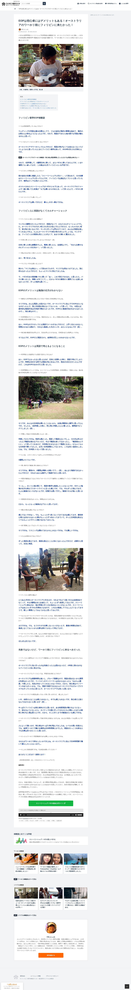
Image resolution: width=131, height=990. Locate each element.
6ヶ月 (32, 820)
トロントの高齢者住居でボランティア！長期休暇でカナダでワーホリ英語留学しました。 (75, 869)
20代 (27, 820)
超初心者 (59, 820)
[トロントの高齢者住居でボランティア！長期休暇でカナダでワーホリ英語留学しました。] (75, 859)
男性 (53, 820)
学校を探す (82, 3)
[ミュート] (76, 815)
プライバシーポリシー (52, 976)
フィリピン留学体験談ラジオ (11, 3)
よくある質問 (124, 3)
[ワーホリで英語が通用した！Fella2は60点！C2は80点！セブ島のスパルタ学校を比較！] (51, 859)
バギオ (21, 820)
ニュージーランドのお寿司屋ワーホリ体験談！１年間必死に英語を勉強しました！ (26, 869)
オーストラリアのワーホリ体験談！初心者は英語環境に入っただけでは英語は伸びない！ (51, 157)
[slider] (79, 814)
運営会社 (22, 976)
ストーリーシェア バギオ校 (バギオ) (42, 839)
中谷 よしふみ (24, 29)
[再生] (21, 815)
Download (25, 818)
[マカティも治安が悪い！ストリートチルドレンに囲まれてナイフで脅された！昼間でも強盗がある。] (75, 893)
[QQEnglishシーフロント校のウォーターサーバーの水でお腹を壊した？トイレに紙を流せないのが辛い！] (26, 893)
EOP (37, 820)
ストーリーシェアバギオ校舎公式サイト (49, 803)
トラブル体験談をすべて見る (27, 915)
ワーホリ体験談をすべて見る (27, 879)
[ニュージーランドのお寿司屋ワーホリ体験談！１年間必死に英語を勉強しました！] (26, 859)
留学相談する (51, 955)
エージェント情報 (36, 976)
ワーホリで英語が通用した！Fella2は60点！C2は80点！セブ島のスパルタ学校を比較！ (50, 869)
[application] (51, 815)
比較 (49, 820)
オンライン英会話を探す (96, 3)
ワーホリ (43, 820)
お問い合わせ (12, 984)
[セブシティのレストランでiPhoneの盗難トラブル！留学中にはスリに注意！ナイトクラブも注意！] (51, 893)
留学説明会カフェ (112, 3)
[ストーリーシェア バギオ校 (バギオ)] (21, 840)
